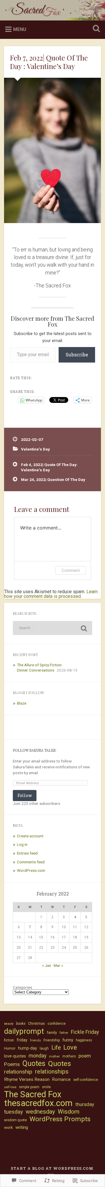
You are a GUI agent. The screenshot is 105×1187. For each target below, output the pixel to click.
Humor (9, 1048)
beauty (8, 1024)
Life (56, 1047)
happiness (84, 1040)
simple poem (29, 1087)
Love (70, 1047)
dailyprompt (24, 1031)
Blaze (21, 703)
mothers (69, 1056)
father (64, 1033)
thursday (84, 1104)
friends (35, 1040)
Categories (22, 988)
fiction (9, 1040)
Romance (61, 1079)
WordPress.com (31, 870)
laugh (44, 1048)
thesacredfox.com (38, 1103)
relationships (52, 1071)
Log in (22, 844)
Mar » (58, 965)
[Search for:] (52, 628)
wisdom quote (15, 1120)
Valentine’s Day (35, 449)
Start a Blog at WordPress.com (52, 1168)
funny (67, 1040)
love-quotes (15, 1056)
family (52, 1032)
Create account (30, 836)
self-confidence (85, 1080)
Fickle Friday (85, 1032)
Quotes (34, 1063)
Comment (71, 570)
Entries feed (27, 853)
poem (84, 1056)
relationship (18, 1071)
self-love (10, 1087)
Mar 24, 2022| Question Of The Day (53, 479)
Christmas (36, 1024)
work (8, 1127)
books (20, 1024)
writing (21, 1127)
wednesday (40, 1111)
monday (37, 1056)
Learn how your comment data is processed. (51, 594)
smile (46, 1087)
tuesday (13, 1112)
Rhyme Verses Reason (27, 1079)
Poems (12, 1064)
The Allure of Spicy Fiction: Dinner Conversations (39, 667)
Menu (19, 29)
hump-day (27, 1048)
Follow (25, 795)
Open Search (95, 29)
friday (22, 1040)
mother (54, 1056)
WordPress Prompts (59, 1119)
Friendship (51, 1040)
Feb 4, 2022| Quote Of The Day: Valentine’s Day (49, 467)
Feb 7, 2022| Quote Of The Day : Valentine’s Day (49, 62)
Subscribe (77, 354)
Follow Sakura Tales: (34, 750)
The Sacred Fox (32, 1094)
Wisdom (68, 1111)
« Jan (46, 965)
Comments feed (31, 862)
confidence (57, 1024)
